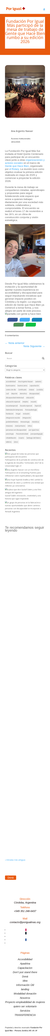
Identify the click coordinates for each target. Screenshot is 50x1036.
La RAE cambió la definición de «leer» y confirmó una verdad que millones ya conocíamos (25, 552)
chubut (31, 390)
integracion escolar (13, 418)
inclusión (26, 414)
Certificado (22, 390)
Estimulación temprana (14, 410)
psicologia (10, 434)
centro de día (11, 390)
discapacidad (34, 394)
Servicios (25, 1010)
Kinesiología (25, 422)
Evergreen (12, 594)
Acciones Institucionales (20, 139)
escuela (33, 402)
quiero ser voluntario (25, 1006)
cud (7, 394)
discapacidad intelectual (15, 398)
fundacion (9, 414)
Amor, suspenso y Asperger (20, 834)
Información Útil (25, 985)
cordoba (40, 390)
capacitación (34, 386)
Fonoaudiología (31, 410)
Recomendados (14, 557)
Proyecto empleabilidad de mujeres (25, 1002)
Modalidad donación (25, 993)
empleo (25, 402)
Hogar (18, 414)
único (16, 442)
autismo (38, 381)
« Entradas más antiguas (15, 860)
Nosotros (25, 998)
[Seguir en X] (26, 933)
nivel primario (20, 426)
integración (27, 418)
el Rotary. (14, 169)
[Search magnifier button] (43, 358)
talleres (8, 442)
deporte (14, 394)
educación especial (13, 402)
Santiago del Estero (34, 438)
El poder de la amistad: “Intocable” (23, 657)
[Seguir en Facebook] (26, 940)
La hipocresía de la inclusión (21, 763)
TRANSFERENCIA (25, 1015)
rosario (21, 438)
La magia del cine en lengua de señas (25, 693)
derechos (23, 394)
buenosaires (10, 386)
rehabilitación (11, 438)
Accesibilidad (25, 959)
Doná (11, 877)
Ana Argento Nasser (25, 381)
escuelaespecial (12, 406)
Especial (38, 406)
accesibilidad (11, 381)
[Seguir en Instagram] (26, 930)
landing (25, 989)
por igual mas (34, 430)
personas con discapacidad (16, 430)
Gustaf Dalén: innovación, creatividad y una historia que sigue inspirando (25, 591)
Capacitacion (25, 968)
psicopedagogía (37, 434)
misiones (9, 426)
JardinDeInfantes (12, 422)
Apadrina (25, 963)
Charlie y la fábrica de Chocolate (22, 624)
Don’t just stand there (25, 972)
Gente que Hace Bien (17, 166)
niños (30, 426)
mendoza (35, 422)
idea (25, 980)
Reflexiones (26, 557)
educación (30, 398)
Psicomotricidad (22, 434)
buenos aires (22, 386)
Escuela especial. (26, 406)
